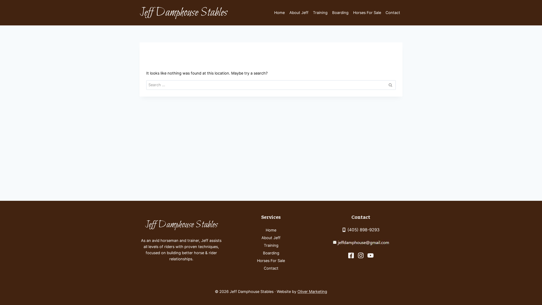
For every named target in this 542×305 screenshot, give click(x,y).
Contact (393, 12)
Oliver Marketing (312, 291)
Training (320, 12)
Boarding (340, 12)
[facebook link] (351, 255)
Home (279, 12)
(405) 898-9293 (363, 229)
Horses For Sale (367, 12)
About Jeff (298, 12)
